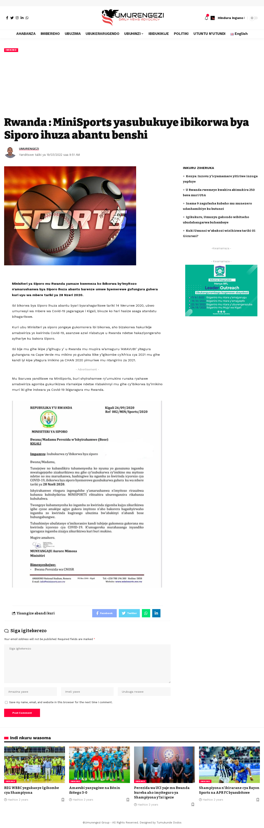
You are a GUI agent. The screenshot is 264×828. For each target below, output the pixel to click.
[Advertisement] (132, 84)
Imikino (11, 49)
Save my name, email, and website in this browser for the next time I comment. (61, 702)
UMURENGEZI (29, 149)
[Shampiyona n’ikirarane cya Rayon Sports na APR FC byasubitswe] (229, 764)
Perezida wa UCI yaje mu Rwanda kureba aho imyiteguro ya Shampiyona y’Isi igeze (162, 792)
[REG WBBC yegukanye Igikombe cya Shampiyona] (34, 764)
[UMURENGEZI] (132, 18)
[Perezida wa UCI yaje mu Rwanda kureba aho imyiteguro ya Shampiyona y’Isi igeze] (164, 764)
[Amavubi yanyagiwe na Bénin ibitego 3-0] (99, 764)
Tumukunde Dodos (169, 822)
